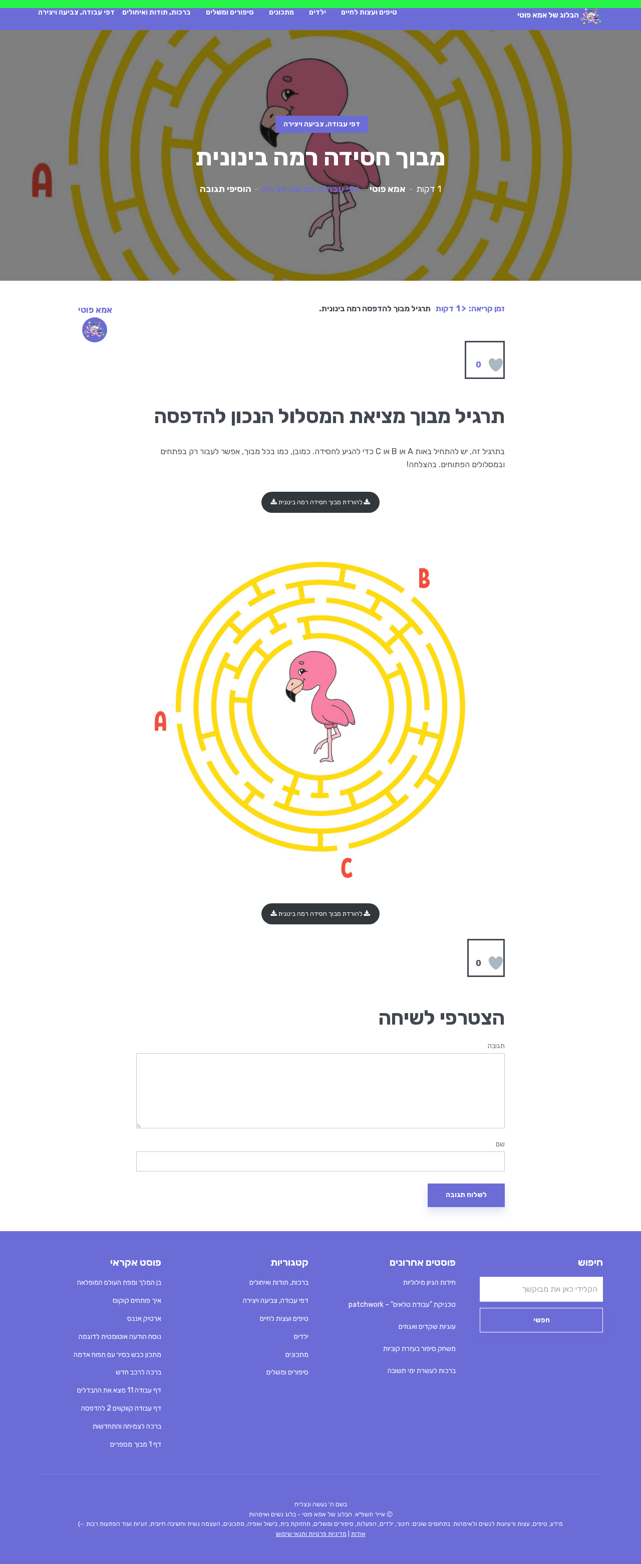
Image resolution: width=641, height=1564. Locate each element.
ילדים (317, 12)
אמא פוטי (388, 188)
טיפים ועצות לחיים (369, 12)
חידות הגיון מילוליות (429, 1282)
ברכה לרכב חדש (138, 1372)
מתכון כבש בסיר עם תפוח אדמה (117, 1354)
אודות (358, 1533)
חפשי (541, 1320)
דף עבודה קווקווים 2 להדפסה (121, 1408)
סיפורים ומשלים (230, 12)
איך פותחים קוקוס (137, 1300)
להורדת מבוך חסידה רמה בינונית (320, 502)
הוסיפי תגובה (225, 188)
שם (500, 1144)
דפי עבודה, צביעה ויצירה (76, 12)
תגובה (496, 1046)
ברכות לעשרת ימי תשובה (422, 1370)
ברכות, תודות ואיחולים (156, 12)
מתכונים (281, 12)
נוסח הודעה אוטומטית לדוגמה (120, 1336)
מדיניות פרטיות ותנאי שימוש (311, 1533)
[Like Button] (495, 364)
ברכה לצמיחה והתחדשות (127, 1426)
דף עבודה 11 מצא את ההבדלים (119, 1390)
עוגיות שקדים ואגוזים (427, 1326)
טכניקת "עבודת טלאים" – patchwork (402, 1304)
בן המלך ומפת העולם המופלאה (119, 1282)
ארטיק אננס (144, 1318)
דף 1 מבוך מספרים (135, 1444)
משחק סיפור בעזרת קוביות (419, 1348)
